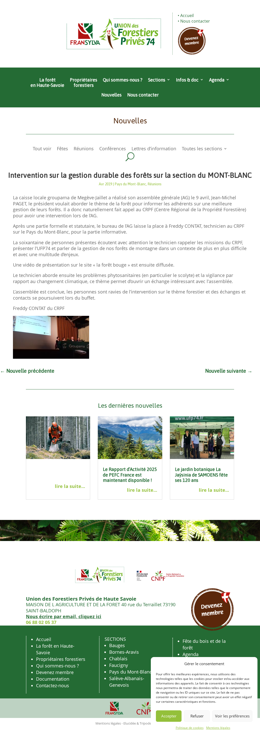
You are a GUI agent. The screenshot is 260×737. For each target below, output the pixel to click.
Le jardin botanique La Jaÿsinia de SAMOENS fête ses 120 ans (201, 475)
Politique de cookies (190, 728)
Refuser (197, 715)
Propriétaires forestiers (83, 82)
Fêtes (62, 149)
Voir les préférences (232, 715)
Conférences (112, 149)
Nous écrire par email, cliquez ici (63, 616)
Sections (156, 80)
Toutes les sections (202, 149)
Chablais (118, 659)
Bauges (117, 645)
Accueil (187, 15)
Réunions (84, 149)
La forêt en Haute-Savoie (47, 82)
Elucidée (129, 723)
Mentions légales (218, 728)
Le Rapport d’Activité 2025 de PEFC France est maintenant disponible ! (130, 475)
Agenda (216, 80)
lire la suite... (70, 486)
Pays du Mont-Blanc (130, 184)
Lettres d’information (154, 149)
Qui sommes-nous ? (122, 80)
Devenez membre (55, 672)
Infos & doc (187, 80)
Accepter (168, 715)
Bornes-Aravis (124, 652)
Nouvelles (111, 94)
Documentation (52, 679)
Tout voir (42, 149)
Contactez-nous (52, 685)
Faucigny (118, 665)
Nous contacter (195, 21)
